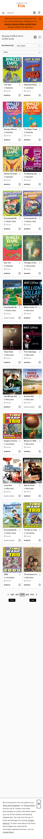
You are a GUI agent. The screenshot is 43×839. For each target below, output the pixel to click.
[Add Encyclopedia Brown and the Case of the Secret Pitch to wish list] (19, 229)
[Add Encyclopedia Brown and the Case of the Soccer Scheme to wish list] (19, 318)
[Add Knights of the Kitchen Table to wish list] (19, 451)
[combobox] (16, 13)
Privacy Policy (29, 805)
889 (27, 595)
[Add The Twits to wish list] (19, 95)
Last (32, 600)
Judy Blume (29, 88)
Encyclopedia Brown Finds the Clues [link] (31, 218)
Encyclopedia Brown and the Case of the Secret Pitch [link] (11, 218)
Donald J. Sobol (11, 221)
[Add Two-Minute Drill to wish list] (19, 407)
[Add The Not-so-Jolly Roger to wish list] (39, 540)
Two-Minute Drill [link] (10, 396)
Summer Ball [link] (29, 396)
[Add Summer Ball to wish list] (39, 407)
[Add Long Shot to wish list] (19, 496)
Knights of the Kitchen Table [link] (11, 441)
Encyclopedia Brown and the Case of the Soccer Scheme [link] (11, 307)
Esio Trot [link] (7, 263)
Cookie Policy (8, 832)
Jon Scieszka (10, 444)
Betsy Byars (29, 577)
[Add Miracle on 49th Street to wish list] (39, 451)
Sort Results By (8, 45)
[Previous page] (8, 594)
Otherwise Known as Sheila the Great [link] (31, 85)
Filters (6, 52)
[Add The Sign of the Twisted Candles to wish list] (39, 273)
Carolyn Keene (30, 266)
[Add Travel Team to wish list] (19, 362)
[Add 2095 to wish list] (19, 585)
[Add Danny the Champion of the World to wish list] (19, 184)
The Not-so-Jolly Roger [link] (31, 530)
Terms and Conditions (11, 805)
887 (17, 595)
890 (32, 595)
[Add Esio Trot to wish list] (19, 273)
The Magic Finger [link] (30, 129)
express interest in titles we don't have (20, 24)
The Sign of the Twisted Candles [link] (31, 263)
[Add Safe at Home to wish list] (39, 496)
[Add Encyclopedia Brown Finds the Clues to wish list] (39, 229)
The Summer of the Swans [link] (31, 575)
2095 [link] (6, 575)
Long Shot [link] (8, 485)
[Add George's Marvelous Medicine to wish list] (19, 140)
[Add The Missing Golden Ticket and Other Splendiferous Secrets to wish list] (39, 184)
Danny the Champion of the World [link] (11, 174)
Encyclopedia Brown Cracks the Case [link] (11, 530)
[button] (35, 38)
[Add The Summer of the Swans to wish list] (39, 585)
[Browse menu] (39, 12)
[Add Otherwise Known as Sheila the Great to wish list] (39, 95)
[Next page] (36, 594)
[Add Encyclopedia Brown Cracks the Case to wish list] (19, 540)
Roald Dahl (9, 88)
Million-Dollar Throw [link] (31, 307)
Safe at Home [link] (29, 485)
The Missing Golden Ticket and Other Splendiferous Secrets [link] (31, 174)
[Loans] (34, 13)
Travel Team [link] (8, 352)
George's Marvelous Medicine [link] (11, 129)
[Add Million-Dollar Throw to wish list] (39, 318)
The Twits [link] (7, 85)
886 (12, 595)
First (12, 600)
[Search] (3, 13)
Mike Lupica (30, 310)
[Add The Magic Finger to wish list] (39, 140)
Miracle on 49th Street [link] (31, 441)
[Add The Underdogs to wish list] (39, 362)
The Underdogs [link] (30, 352)
